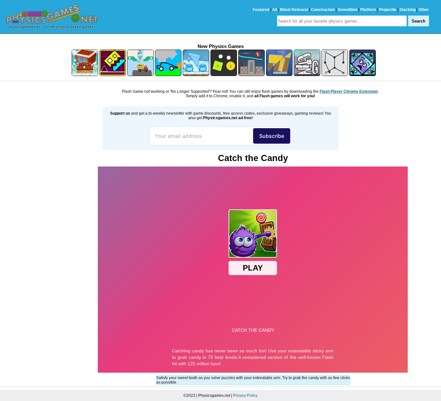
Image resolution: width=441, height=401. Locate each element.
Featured (261, 9)
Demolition (347, 9)
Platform (368, 9)
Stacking (407, 9)
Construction (323, 9)
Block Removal (294, 9)
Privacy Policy (245, 395)
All (274, 9)
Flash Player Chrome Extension (349, 91)
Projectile (387, 9)
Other (423, 9)
